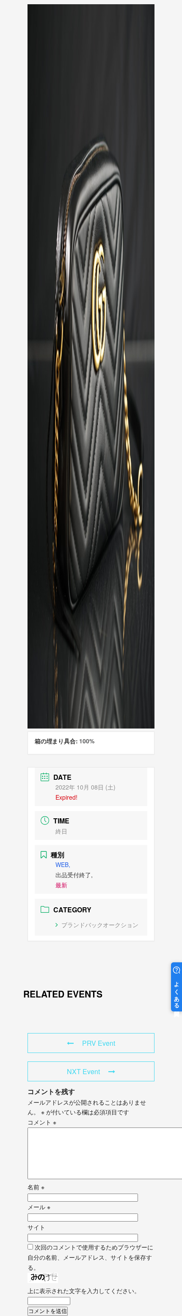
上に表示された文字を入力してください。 (84, 1290)
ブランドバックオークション (99, 924)
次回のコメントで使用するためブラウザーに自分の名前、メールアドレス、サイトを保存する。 (90, 1257)
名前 (36, 1187)
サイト (36, 1227)
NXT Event (83, 1071)
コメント (42, 1122)
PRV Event (98, 1043)
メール (39, 1206)
